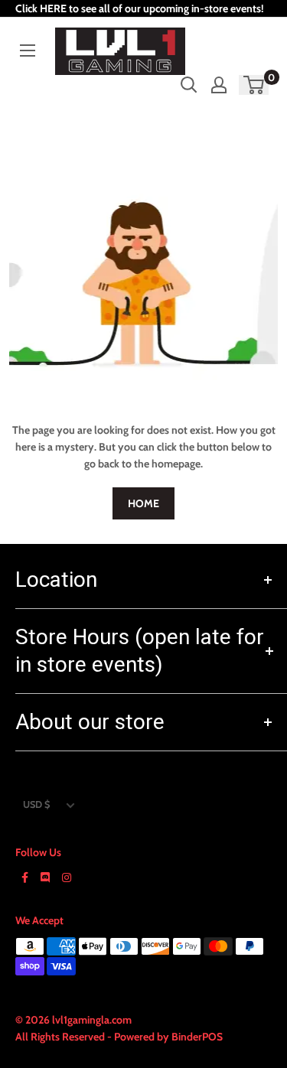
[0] (254, 85)
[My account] (219, 85)
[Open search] (189, 85)
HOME (143, 503)
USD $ (36, 804)
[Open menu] (27, 50)
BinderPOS (197, 1037)
